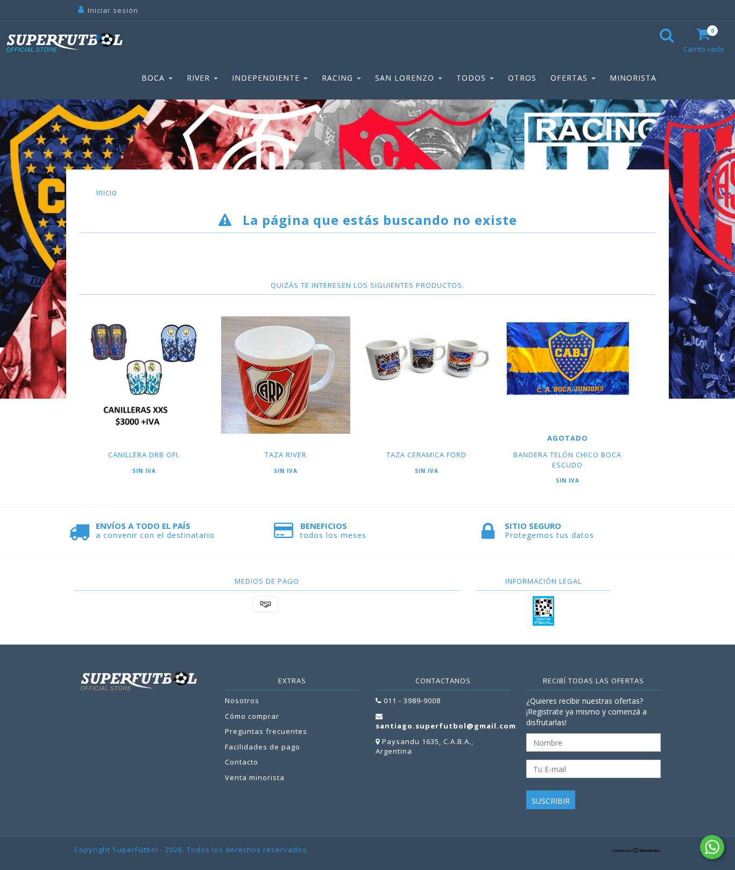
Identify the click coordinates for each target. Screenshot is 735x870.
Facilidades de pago (262, 747)
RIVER (200, 78)
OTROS (522, 78)
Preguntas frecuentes (266, 731)
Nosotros (242, 700)
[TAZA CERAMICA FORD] (426, 359)
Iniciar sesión (113, 10)
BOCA (154, 78)
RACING (339, 78)
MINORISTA (633, 78)
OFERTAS (570, 78)
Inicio (106, 192)
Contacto (241, 762)
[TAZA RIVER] (285, 375)
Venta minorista (255, 777)
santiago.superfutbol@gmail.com (446, 726)
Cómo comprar (252, 716)
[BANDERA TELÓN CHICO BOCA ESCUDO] (567, 359)
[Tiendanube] (636, 850)
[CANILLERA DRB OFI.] (144, 380)
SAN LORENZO (406, 78)
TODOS (472, 78)
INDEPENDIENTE (267, 78)
